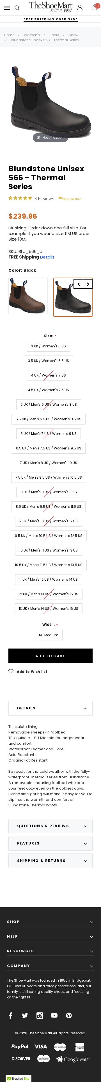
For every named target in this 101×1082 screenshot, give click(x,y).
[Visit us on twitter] (25, 1015)
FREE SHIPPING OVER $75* (51, 19)
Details (47, 257)
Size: (50, 335)
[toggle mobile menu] (7, 7)
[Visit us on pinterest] (68, 1015)
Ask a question (71, 199)
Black (30, 270)
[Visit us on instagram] (39, 1015)
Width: (50, 624)
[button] (95, 7)
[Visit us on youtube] (54, 1015)
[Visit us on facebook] (10, 1015)
